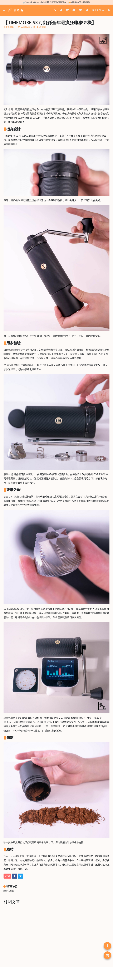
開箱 (44, 27)
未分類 (39, 27)
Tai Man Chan (24, 27)
